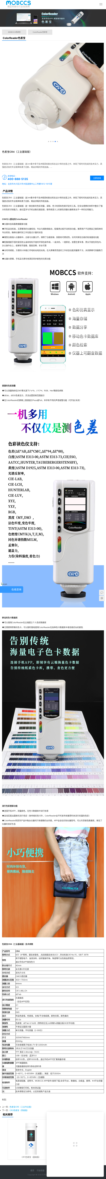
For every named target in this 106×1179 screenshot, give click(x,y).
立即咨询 (97, 178)
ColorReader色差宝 (40, 32)
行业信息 (41, 1170)
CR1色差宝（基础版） (31, 1157)
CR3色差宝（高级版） (19, 1110)
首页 (32, 1170)
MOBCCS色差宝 (14, 32)
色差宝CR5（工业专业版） (21, 1107)
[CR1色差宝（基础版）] (31, 1137)
